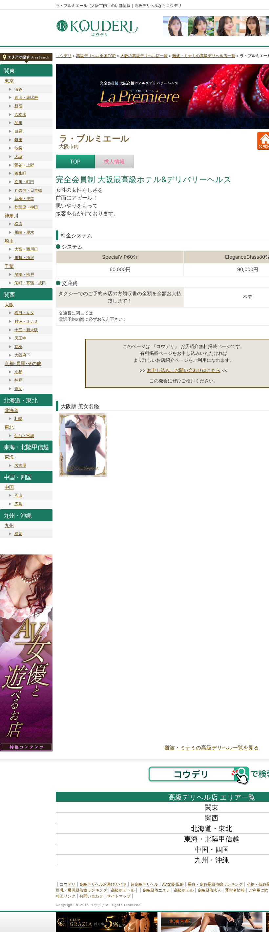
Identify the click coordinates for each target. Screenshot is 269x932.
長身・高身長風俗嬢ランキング (215, 884)
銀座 (18, 139)
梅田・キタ (24, 312)
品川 (18, 122)
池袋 (18, 147)
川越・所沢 (24, 257)
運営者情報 (235, 890)
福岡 (18, 533)
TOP (75, 161)
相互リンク (65, 896)
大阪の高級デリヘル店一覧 (144, 55)
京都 (18, 371)
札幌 (18, 418)
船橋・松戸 (24, 274)
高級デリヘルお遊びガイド (103, 884)
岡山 (18, 495)
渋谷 (18, 89)
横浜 (18, 223)
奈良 (18, 388)
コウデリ (64, 55)
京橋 (18, 346)
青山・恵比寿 (26, 97)
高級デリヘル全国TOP (96, 55)
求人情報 (114, 161)
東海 (9, 457)
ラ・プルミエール (94, 138)
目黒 (18, 131)
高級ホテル (184, 890)
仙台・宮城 (24, 435)
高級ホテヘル (122, 890)
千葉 (9, 266)
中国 (9, 487)
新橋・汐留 (24, 198)
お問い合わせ (91, 896)
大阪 (9, 304)
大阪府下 (22, 355)
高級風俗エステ (156, 890)
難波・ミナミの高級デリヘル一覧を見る (211, 747)
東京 (9, 80)
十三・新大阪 (26, 329)
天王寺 (20, 338)
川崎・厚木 (24, 232)
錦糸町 (20, 173)
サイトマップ (119, 896)
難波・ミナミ (26, 321)
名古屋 (20, 465)
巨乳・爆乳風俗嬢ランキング (81, 890)
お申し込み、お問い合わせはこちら (183, 370)
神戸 (18, 380)
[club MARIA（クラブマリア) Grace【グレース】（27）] (83, 446)
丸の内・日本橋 (28, 190)
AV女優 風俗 (173, 884)
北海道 (11, 410)
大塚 (18, 156)
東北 (9, 427)
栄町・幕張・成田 (30, 282)
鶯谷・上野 (24, 165)
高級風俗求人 (209, 890)
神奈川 (11, 215)
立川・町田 (24, 181)
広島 (18, 503)
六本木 (20, 114)
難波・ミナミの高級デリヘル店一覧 (203, 55)
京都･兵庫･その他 (23, 363)
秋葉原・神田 (26, 207)
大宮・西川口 (26, 249)
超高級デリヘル (144, 884)
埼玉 (9, 241)
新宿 (18, 105)
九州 (9, 525)
